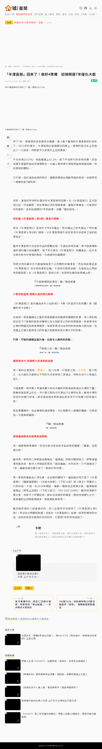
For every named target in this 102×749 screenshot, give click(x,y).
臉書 (59, 285)
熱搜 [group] (77, 14)
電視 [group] (64, 14)
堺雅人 (41, 370)
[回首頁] (19, 8)
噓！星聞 (8, 66)
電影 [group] (58, 14)
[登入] (90, 8)
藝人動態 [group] (49, 14)
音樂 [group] (70, 14)
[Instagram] (80, 8)
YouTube (33, 129)
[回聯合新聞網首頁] (8, 8)
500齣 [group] (84, 14)
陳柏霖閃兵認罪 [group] (24, 14)
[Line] (8, 146)
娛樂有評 (16, 66)
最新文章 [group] (9, 14)
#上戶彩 (17, 550)
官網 (57, 352)
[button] (85, 8)
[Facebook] (8, 137)
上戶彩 (82, 370)
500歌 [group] (92, 14)
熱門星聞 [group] (38, 14)
